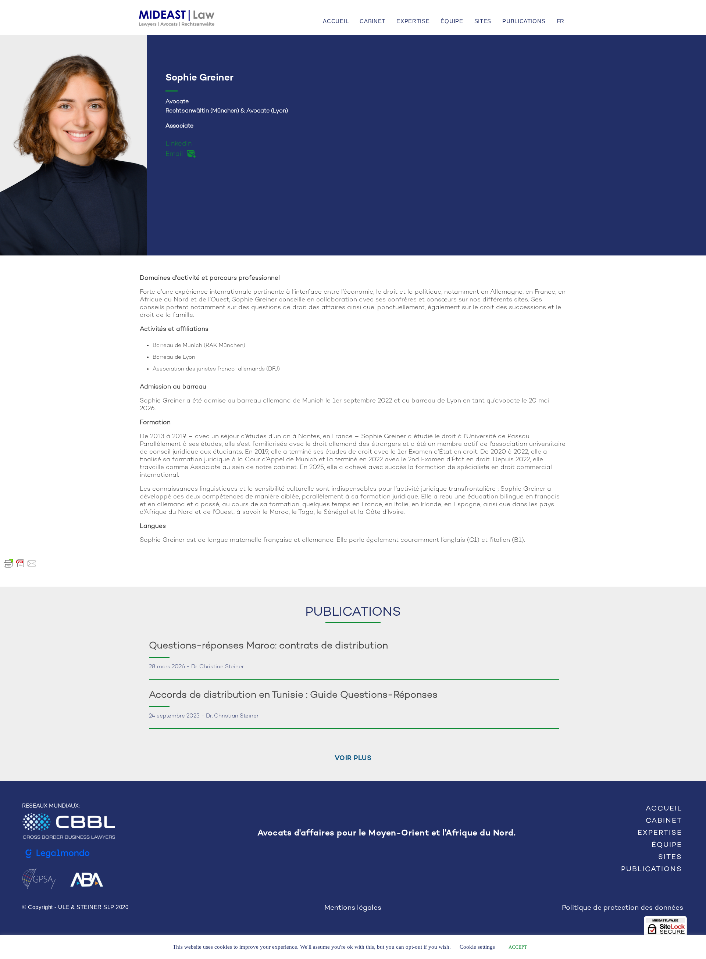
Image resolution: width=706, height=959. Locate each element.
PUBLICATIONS (523, 21)
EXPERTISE (412, 21)
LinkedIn (178, 143)
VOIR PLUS (353, 758)
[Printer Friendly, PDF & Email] (20, 563)
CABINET (372, 21)
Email (174, 154)
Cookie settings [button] (477, 947)
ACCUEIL (336, 21)
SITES (483, 21)
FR (560, 21)
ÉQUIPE (452, 21)
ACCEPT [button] (518, 947)
